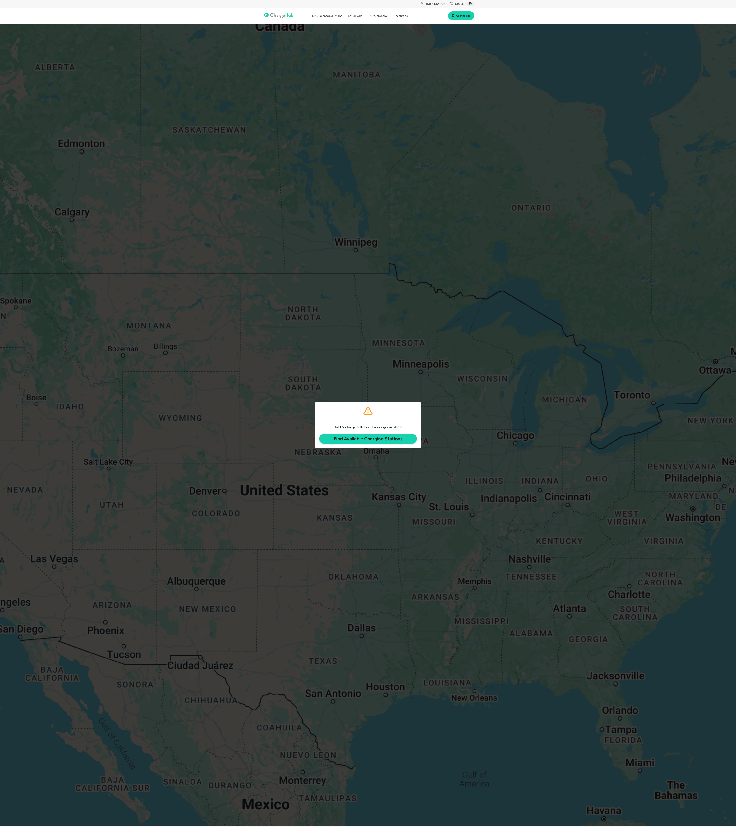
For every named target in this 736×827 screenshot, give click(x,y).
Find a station (435, 4)
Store (459, 4)
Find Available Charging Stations (368, 438)
